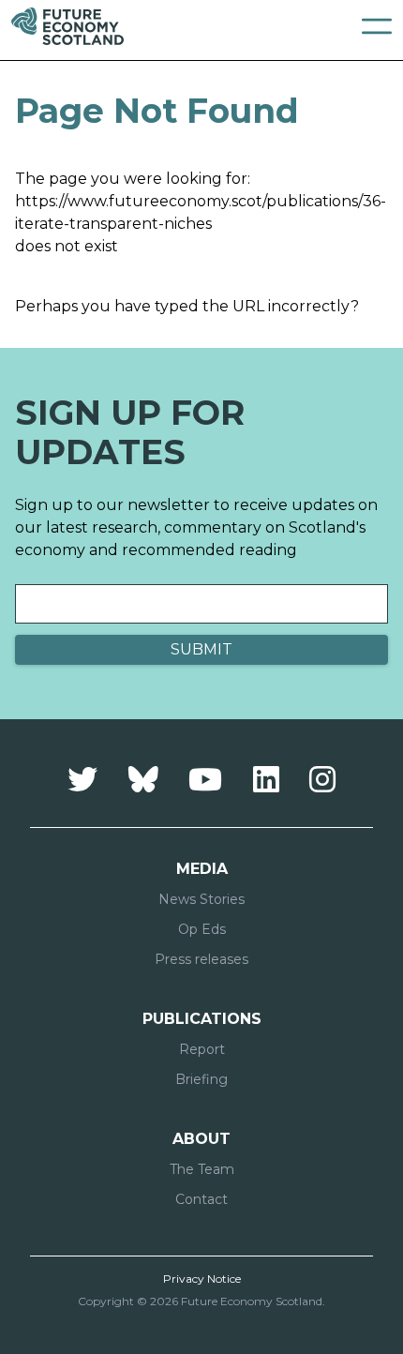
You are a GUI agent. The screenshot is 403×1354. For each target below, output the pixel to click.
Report (202, 1049)
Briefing (201, 1079)
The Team (202, 1169)
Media (202, 869)
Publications (201, 1019)
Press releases (201, 959)
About (201, 1139)
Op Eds (202, 929)
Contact (201, 1199)
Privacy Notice (202, 1278)
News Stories (201, 899)
